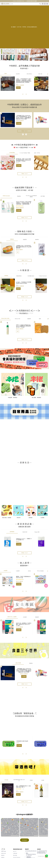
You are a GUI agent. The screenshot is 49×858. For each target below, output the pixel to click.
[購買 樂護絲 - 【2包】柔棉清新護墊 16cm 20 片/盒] (41, 581)
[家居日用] (18, 510)
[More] (24, 26)
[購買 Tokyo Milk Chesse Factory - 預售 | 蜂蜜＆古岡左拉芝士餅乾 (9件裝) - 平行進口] (41, 163)
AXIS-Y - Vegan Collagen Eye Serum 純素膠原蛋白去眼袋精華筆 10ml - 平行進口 (23, 326)
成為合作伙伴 (3, 853)
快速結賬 (18, 87)
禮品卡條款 (15, 855)
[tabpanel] (24, 85)
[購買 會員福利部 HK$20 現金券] (40, 743)
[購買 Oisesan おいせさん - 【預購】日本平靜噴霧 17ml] (8, 542)
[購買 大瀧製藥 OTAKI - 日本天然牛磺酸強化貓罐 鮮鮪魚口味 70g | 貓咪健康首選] (8, 249)
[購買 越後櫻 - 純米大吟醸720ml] (41, 790)
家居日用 (18, 517)
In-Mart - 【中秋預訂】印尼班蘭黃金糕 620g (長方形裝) (23, 282)
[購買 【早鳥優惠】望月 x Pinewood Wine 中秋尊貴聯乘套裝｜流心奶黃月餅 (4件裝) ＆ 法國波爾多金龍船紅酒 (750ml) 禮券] (8, 120)
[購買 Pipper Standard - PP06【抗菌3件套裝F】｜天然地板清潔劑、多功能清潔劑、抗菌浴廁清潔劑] (8, 206)
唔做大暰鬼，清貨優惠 (6, 517)
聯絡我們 (2, 855)
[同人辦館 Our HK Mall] (5, 3)
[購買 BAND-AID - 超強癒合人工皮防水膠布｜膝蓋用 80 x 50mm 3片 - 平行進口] (8, 627)
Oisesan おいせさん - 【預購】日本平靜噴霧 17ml (24, 539)
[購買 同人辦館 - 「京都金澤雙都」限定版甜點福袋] (41, 120)
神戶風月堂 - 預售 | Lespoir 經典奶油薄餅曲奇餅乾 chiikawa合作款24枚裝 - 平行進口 (23, 160)
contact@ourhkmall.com (30, 851)
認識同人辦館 (3, 851)
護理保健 (30, 517)
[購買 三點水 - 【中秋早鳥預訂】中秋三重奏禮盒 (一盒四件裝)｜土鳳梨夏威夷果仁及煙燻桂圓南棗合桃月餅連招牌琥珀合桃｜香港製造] (8, 84)
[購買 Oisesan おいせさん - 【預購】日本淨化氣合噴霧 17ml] (41, 542)
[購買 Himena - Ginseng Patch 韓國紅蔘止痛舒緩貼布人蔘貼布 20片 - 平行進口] (41, 328)
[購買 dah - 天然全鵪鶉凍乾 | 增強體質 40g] (41, 249)
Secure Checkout (16, 857)
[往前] (22, 59)
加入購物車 (19, 123)
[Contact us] (47, 856)
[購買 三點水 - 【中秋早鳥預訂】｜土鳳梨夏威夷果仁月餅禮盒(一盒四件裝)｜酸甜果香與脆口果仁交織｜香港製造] (41, 84)
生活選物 (42, 517)
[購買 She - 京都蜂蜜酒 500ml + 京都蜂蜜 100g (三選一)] (8, 790)
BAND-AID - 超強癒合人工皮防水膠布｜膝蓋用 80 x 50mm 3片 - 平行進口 (23, 624)
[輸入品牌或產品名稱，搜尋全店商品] (40, 4)
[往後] (26, 59)
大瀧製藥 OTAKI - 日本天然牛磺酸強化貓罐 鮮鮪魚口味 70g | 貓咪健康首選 (23, 247)
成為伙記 (2, 857)
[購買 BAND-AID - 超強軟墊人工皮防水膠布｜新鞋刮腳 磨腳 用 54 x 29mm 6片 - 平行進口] (41, 627)
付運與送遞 (15, 853)
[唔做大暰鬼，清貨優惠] (6, 510)
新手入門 (14, 851)
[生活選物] (42, 510)
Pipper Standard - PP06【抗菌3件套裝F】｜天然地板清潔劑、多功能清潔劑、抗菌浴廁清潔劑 (23, 203)
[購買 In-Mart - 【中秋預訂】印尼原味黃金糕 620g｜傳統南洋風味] (41, 286)
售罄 (17, 252)
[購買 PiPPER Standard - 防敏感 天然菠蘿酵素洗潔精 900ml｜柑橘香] (41, 206)
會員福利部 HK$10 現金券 (22, 741)
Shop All (24, 130)
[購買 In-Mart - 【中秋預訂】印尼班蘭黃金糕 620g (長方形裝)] (8, 286)
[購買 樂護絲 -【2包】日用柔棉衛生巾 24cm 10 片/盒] (8, 581)
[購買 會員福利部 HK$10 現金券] (8, 743)
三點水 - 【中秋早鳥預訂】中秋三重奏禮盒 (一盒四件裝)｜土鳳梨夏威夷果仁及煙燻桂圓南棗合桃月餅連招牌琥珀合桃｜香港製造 (23, 80)
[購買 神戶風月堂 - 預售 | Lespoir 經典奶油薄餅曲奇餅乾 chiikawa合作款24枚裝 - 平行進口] (8, 163)
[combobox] (25, 4)
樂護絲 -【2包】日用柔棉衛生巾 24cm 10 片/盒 (23, 577)
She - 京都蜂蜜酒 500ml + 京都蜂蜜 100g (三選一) (23, 786)
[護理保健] (30, 510)
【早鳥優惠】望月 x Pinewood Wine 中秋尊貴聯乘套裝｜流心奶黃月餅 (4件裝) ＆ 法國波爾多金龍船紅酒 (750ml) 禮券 (23, 117)
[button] (42, 3)
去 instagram (24, 840)
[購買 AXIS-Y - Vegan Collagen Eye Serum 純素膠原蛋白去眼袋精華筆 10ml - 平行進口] (8, 328)
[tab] (5, 74)
